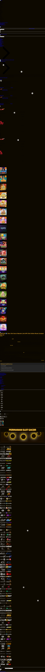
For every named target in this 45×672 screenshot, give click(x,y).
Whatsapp (2, 388)
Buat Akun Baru (2, 36)
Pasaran (3, 77)
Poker (1, 44)
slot (23, 352)
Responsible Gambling (3, 373)
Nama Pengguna (2, 668)
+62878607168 (3, 385)
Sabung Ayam (2, 45)
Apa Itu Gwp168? (3, 365)
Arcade (1, 43)
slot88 (13, 338)
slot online (11, 345)
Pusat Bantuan (2, 375)
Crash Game (2, 42)
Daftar (1, 26)
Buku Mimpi (5, 77)
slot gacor (19, 341)
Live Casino (1, 41)
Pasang (12, 87)
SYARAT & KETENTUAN (3, 34)
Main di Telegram (2, 23)
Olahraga (1, 380)
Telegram (2, 389)
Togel (0, 38)
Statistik (1, 79)
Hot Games (1, 39)
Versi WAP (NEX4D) (2, 24)
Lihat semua (2, 87)
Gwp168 (2, 386)
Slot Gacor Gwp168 (2, 671)
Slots (0, 40)
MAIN (1, 174)
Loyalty (1, 377)
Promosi (1, 46)
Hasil (1, 77)
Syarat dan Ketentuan (3, 374)
